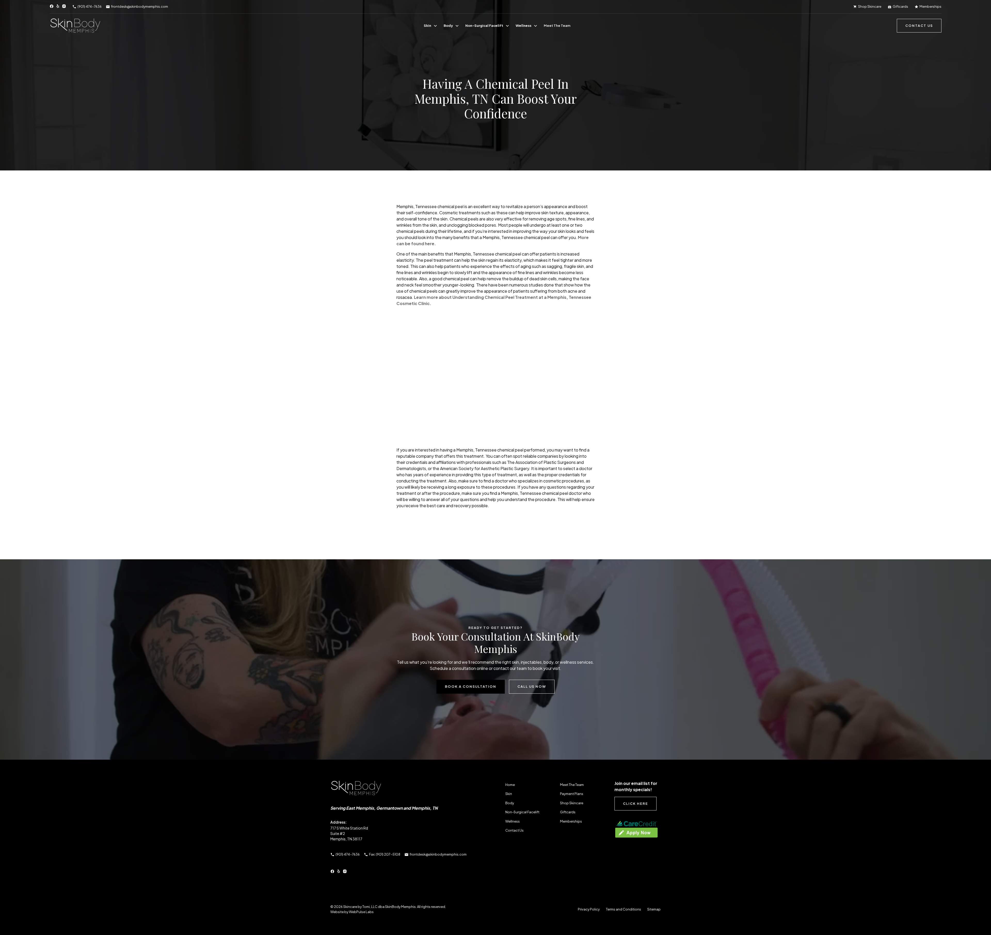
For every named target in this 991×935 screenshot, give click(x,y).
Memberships (571, 821)
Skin (427, 25)
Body (448, 25)
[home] (75, 26)
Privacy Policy (589, 909)
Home (510, 785)
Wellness (523, 25)
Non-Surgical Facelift (484, 25)
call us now (531, 686)
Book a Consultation (470, 686)
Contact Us (514, 830)
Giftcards (568, 812)
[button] (431, 25)
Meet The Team (557, 25)
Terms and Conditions (623, 909)
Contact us (919, 25)
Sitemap (654, 909)
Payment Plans (571, 794)
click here (635, 803)
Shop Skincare (571, 803)
